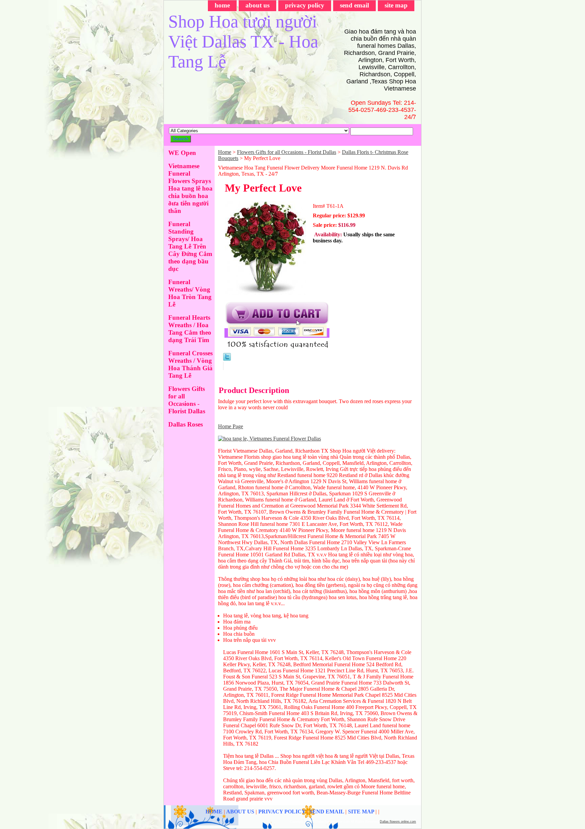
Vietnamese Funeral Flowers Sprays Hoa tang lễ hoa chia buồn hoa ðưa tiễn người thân (190, 188)
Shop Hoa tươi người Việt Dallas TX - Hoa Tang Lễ (243, 41)
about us (257, 5)
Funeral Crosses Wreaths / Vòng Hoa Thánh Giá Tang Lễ (190, 364)
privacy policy (304, 5)
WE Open (182, 152)
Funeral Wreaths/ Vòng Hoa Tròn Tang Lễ (190, 293)
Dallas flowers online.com (398, 821)
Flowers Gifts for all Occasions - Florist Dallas (286, 152)
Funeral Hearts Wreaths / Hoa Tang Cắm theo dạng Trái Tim (189, 328)
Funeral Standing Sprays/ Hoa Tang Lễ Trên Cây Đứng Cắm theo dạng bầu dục (190, 246)
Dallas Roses (185, 424)
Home (224, 152)
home (222, 5)
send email (354, 5)
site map (396, 5)
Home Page (230, 426)
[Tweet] (227, 359)
